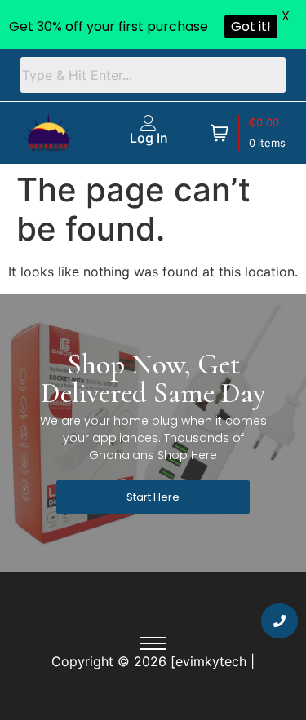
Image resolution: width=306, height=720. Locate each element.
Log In (148, 138)
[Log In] (148, 123)
